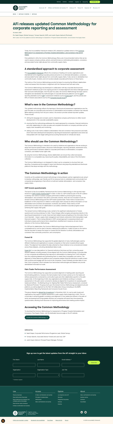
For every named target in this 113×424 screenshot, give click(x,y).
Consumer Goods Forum (58, 98)
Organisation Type (42, 370)
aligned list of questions (46, 292)
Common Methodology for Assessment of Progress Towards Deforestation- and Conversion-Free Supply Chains (54, 53)
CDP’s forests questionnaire (40, 194)
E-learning (93, 2)
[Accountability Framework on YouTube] (85, 412)
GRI (43, 96)
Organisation (17, 370)
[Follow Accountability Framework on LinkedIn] (81, 412)
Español (77, 2)
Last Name (40, 360)
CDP (81, 94)
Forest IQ (27, 250)
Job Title (64, 370)
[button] (3, 421)
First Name (16, 360)
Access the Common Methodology (36, 317)
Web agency (76, 420)
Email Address (67, 360)
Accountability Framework (35, 73)
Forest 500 (68, 96)
